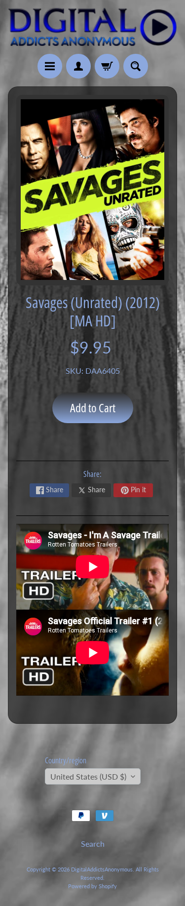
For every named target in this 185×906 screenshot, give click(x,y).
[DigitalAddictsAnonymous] (92, 27)
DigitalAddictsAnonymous (102, 869)
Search (93, 843)
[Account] (78, 66)
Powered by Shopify (92, 886)
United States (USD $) (88, 776)
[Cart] (107, 66)
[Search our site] (135, 66)
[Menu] (49, 66)
